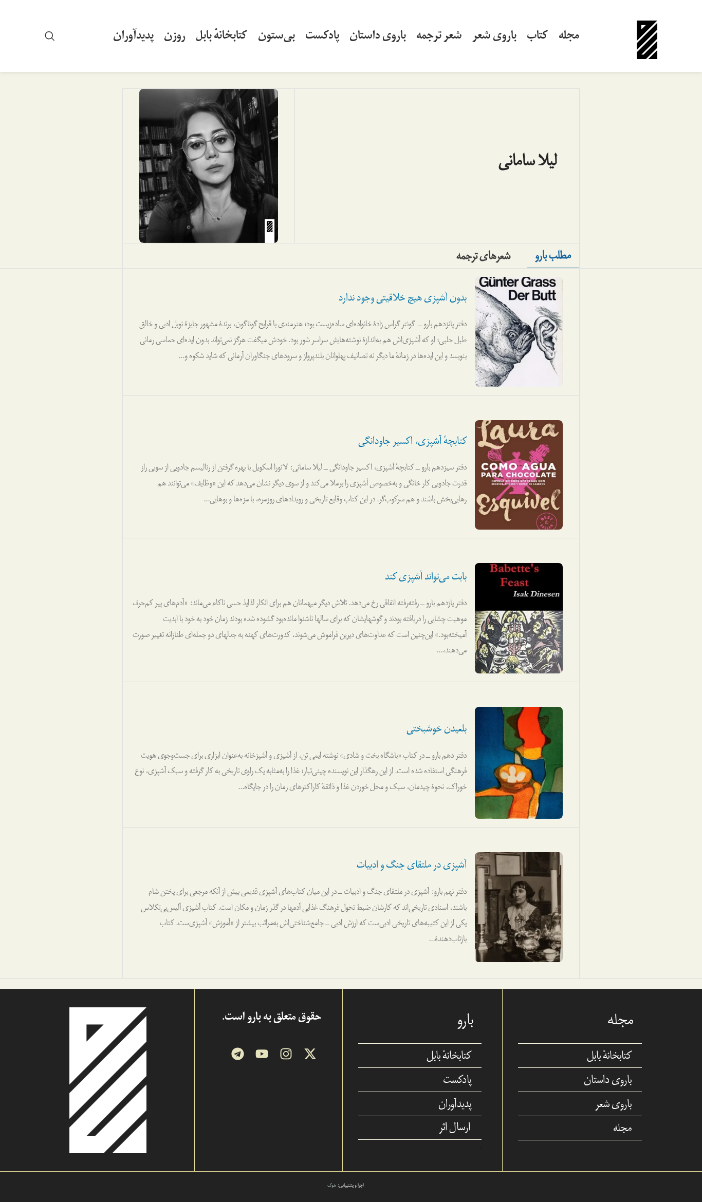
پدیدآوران (454, 1104)
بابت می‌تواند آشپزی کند (426, 576)
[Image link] (107, 1079)
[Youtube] (261, 1053)
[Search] (50, 36)
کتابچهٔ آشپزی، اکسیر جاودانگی (412, 441)
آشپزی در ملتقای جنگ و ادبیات (412, 864)
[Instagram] (286, 1053)
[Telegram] (237, 1053)
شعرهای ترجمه (483, 256)
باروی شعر (613, 1104)
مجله (622, 1128)
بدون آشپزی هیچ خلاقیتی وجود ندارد (403, 297)
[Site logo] (647, 35)
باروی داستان (608, 1079)
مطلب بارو (553, 255)
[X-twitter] (310, 1053)
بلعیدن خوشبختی (437, 728)
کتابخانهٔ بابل (609, 1055)
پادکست (457, 1079)
